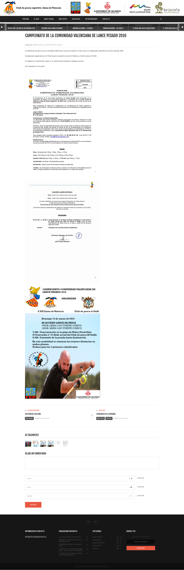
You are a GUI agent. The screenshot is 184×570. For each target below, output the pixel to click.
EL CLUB (36, 19)
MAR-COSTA (63, 19)
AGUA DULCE (76, 19)
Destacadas (39, 45)
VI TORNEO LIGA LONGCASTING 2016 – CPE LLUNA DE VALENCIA (71, 549)
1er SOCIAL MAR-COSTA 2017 (70, 537)
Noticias (59, 45)
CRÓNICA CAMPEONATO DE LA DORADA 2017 (70, 540)
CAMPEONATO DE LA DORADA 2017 (70, 545)
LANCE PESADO (49, 19)
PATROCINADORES (91, 19)
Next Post (102, 410)
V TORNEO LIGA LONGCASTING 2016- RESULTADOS (70, 554)
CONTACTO (106, 19)
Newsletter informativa (140, 537)
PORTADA (26, 19)
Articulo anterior (33, 410)
